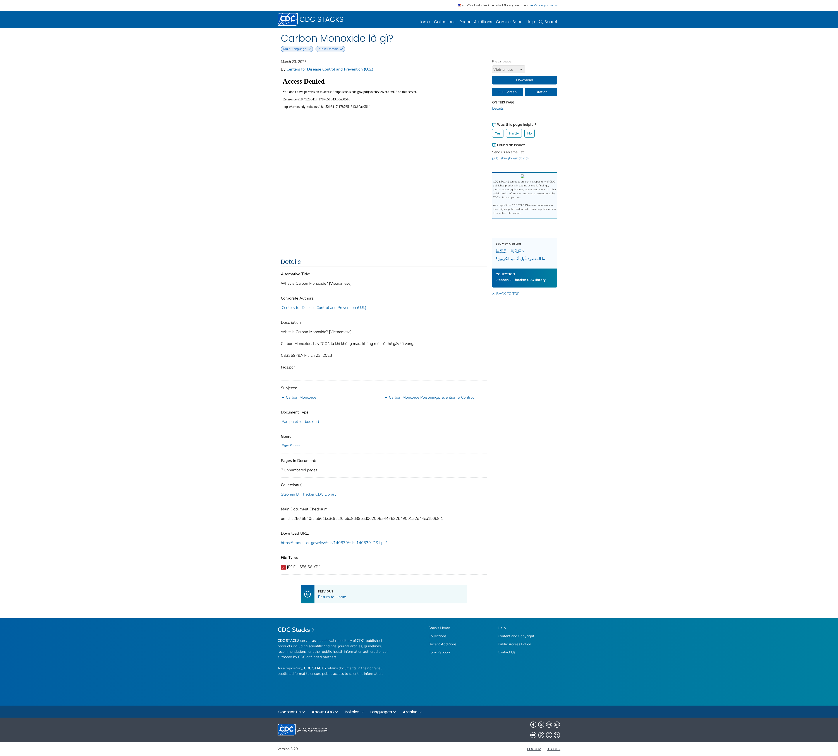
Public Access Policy (514, 644)
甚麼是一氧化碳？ (510, 251)
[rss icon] (556, 735)
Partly (514, 133)
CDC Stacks (294, 630)
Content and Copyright (516, 636)
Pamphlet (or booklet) (300, 421)
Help (530, 21)
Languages (381, 712)
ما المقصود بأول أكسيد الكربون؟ (520, 258)
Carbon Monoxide (301, 397)
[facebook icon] (533, 724)
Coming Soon (509, 21)
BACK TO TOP (507, 293)
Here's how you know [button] (543, 5)
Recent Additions (475, 21)
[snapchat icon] (549, 735)
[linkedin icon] (556, 724)
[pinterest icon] (541, 735)
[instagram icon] (549, 724)
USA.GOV (553, 749)
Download (524, 80)
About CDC (323, 712)
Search (551, 21)
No (529, 133)
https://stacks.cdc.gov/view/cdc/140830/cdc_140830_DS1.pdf (334, 542)
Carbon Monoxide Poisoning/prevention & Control (431, 397)
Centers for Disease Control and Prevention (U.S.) (330, 69)
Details (498, 108)
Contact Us (506, 652)
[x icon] (541, 724)
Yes (498, 133)
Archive (410, 712)
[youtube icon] (533, 735)
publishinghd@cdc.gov (510, 158)
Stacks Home (439, 627)
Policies (352, 712)
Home (424, 21)
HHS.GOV (534, 749)
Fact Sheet (291, 445)
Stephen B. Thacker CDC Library (309, 494)
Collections (444, 21)
